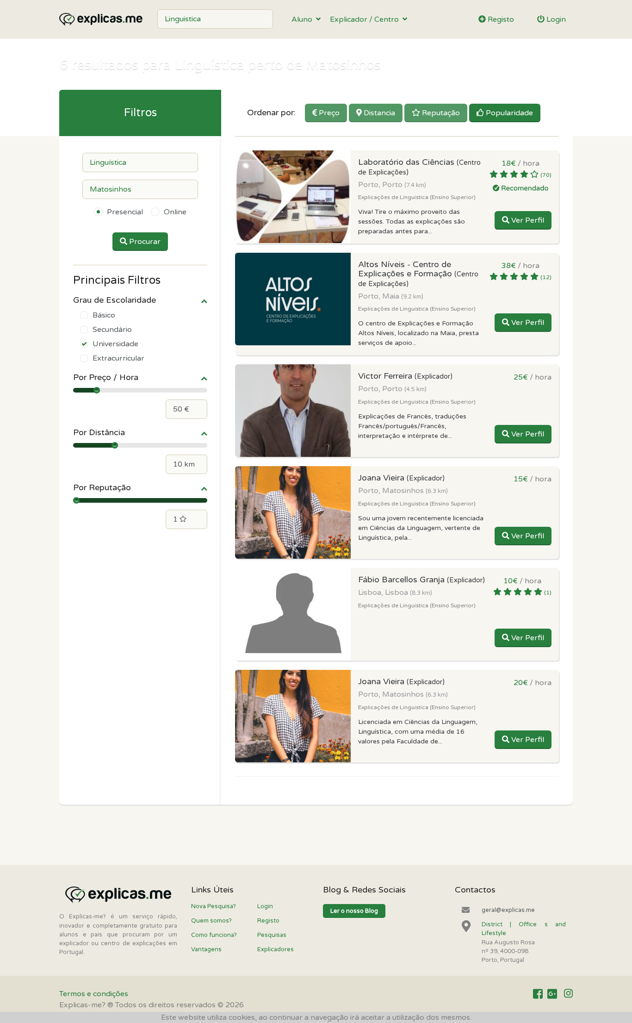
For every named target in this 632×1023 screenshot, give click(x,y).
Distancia (378, 113)
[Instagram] (568, 994)
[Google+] (552, 994)
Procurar (144, 241)
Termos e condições (93, 993)
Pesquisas (271, 935)
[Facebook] (538, 994)
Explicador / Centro (366, 19)
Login (555, 19)
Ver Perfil (526, 220)
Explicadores (275, 949)
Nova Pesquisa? (213, 906)
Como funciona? (214, 935)
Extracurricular (118, 358)
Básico (104, 315)
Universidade (115, 344)
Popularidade (508, 113)
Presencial (125, 212)
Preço (328, 113)
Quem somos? (211, 920)
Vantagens (206, 949)
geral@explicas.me (508, 910)
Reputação (440, 113)
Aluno (303, 19)
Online (175, 212)
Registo (500, 19)
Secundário (112, 329)
